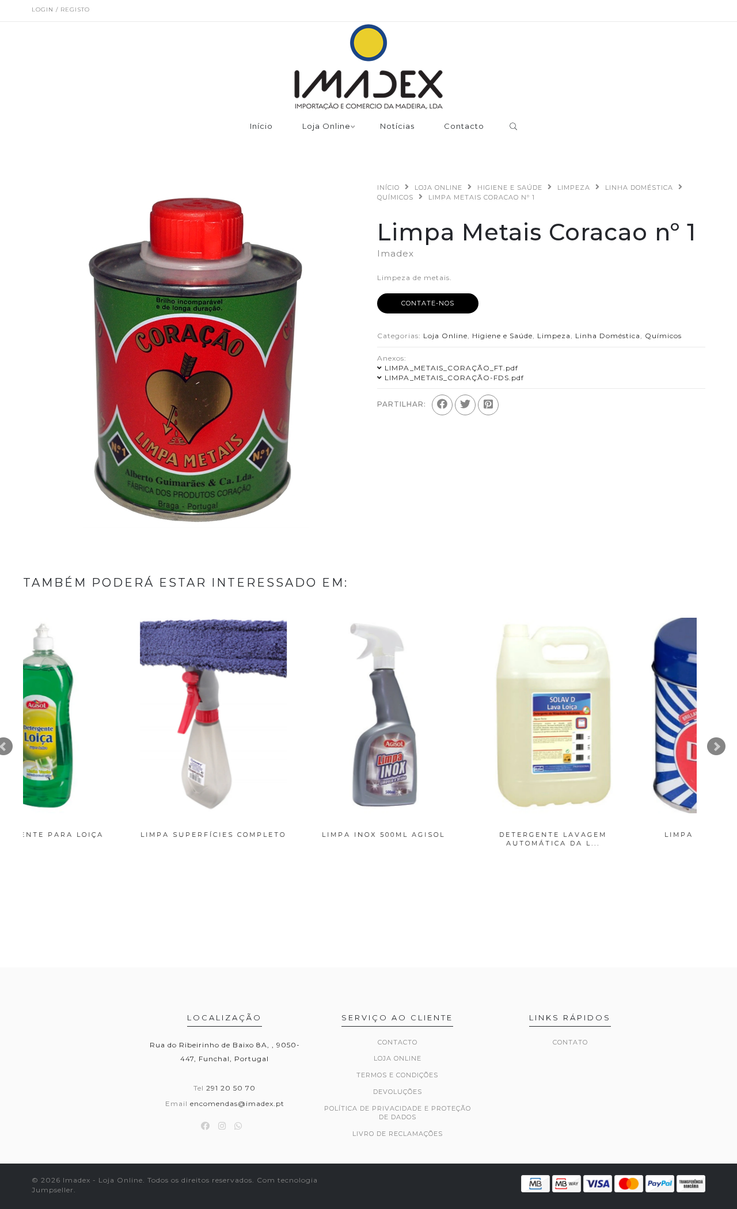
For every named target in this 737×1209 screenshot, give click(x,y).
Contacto (464, 127)
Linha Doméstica (639, 187)
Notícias (397, 127)
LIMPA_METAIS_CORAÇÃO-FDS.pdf (454, 377)
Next (716, 746)
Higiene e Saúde (509, 187)
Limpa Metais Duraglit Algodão (108, 839)
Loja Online (326, 127)
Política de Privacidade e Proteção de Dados (397, 1113)
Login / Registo (61, 9)
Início (261, 127)
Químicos (395, 197)
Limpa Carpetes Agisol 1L (447, 835)
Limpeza (573, 187)
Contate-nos (427, 303)
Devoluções (397, 1092)
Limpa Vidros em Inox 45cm (278, 835)
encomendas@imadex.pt (237, 1103)
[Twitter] (465, 405)
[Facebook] (442, 405)
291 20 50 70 (231, 1088)
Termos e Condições (397, 1075)
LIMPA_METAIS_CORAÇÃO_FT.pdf (451, 368)
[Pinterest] (488, 405)
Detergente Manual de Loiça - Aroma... (618, 839)
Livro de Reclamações (397, 1134)
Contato (570, 1042)
